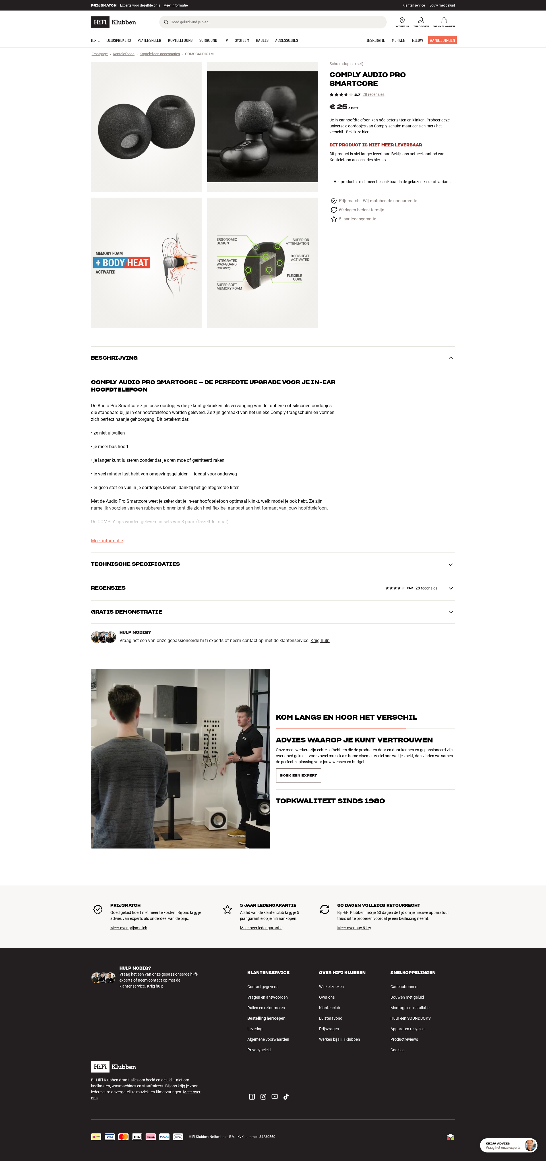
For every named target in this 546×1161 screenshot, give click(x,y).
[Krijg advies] (530, 1145)
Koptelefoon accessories (160, 54)
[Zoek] (166, 21)
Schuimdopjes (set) (346, 64)
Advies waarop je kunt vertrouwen (354, 750)
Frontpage (100, 54)
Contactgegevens (262, 986)
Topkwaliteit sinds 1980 (330, 773)
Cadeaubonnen (403, 986)
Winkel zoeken (331, 986)
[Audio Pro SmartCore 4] (262, 263)
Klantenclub (329, 1007)
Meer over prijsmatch (128, 928)
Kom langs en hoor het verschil (346, 727)
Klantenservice (413, 5)
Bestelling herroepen (266, 1018)
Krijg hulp (320, 640)
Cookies (397, 1050)
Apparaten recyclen (407, 1029)
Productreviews (404, 1039)
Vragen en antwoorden (267, 997)
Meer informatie (170, 5)
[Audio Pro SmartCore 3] (146, 263)
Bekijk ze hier (357, 132)
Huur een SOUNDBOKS (410, 1018)
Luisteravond (330, 1018)
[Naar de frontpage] (113, 22)
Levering (254, 1029)
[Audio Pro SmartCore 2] (262, 127)
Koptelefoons (124, 54)
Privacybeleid (259, 1050)
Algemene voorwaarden (268, 1039)
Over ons (327, 997)
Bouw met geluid (442, 5)
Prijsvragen (329, 1029)
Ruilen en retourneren (266, 1007)
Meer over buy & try (354, 928)
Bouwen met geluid (407, 997)
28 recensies (373, 94)
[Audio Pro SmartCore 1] (146, 127)
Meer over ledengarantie (261, 928)
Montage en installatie (409, 1007)
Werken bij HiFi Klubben (339, 1039)
